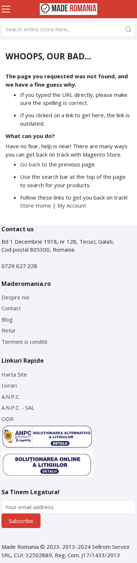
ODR (7, 418)
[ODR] (47, 464)
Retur (8, 330)
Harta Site (14, 374)
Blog (7, 319)
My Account (71, 205)
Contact (11, 308)
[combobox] (68, 29)
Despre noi (15, 297)
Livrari (9, 385)
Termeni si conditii (24, 341)
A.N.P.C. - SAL (17, 407)
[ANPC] (47, 436)
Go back (30, 164)
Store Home (35, 205)
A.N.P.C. (10, 396)
